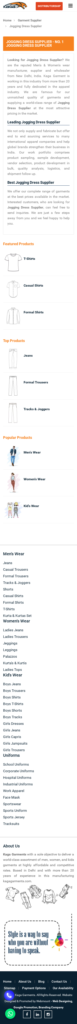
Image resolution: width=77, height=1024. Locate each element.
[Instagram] (48, 1014)
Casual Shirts (33, 285)
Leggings (10, 650)
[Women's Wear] (8, 483)
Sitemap (9, 988)
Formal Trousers (36, 382)
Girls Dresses (13, 724)
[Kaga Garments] (15, 5)
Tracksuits (11, 824)
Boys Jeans (12, 684)
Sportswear (12, 804)
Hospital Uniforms (17, 778)
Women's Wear (34, 479)
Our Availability (63, 988)
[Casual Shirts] (8, 289)
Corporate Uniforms (18, 771)
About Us (24, 981)
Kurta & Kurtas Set (17, 616)
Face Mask (11, 797)
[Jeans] (8, 359)
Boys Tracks (12, 717)
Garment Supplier (29, 20)
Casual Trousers (15, 569)
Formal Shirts (34, 312)
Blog (41, 981)
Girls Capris (12, 737)
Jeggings (10, 643)
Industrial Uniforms (18, 784)
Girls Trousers (14, 750)
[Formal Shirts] (8, 316)
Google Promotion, (26, 1007)
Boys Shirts (12, 697)
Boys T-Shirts (13, 704)
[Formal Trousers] (8, 386)
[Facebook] (27, 1014)
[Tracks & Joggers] (8, 413)
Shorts (8, 589)
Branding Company (51, 1007)
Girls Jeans (11, 730)
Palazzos (10, 656)
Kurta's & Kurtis (15, 663)
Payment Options (34, 988)
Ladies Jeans (13, 630)
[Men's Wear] (8, 456)
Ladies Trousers (15, 637)
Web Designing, (63, 1001)
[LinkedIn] (37, 1014)
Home (7, 20)
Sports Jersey (14, 817)
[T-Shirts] (8, 262)
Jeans (28, 355)
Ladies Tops (12, 670)
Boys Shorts (12, 710)
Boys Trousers (14, 691)
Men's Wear (32, 452)
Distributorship (49, 6)
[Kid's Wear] (8, 509)
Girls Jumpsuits (15, 743)
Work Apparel (13, 791)
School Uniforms (16, 764)
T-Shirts (29, 259)
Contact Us (59, 981)
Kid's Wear (31, 506)
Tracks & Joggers (37, 409)
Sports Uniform (15, 810)
